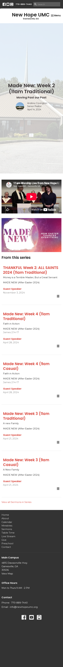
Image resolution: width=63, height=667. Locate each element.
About (5, 518)
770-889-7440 (24, 4)
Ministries (7, 525)
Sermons (7, 529)
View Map (7, 573)
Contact (6, 547)
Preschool (7, 543)
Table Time (8, 532)
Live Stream (8, 536)
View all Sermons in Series (16, 502)
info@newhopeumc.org (24, 606)
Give (4, 539)
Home (5, 514)
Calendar (7, 522)
